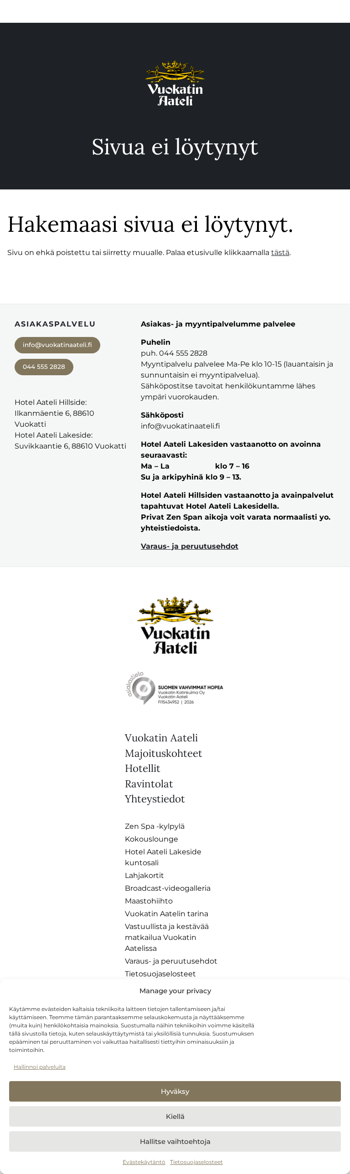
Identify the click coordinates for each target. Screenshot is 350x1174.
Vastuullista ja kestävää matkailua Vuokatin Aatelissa (167, 937)
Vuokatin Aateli (161, 737)
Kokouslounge (151, 839)
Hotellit (142, 768)
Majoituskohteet (163, 753)
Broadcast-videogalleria (168, 888)
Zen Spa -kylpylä (155, 826)
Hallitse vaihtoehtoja (175, 1141)
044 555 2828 (44, 366)
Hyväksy (175, 1091)
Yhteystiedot (155, 798)
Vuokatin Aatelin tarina (166, 913)
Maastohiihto (149, 901)
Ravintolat (149, 783)
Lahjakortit (144, 875)
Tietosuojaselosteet (196, 1162)
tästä (280, 252)
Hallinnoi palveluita (40, 1066)
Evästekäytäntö (144, 1162)
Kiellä (175, 1116)
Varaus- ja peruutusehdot (189, 546)
